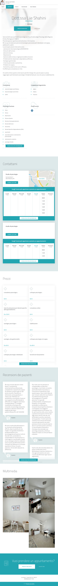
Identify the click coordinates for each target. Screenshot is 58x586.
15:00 (43, 210)
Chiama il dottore (11, 182)
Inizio (3, 6)
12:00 (43, 256)
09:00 (43, 198)
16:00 (43, 213)
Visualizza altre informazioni (14, 146)
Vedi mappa (41, 178)
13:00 (43, 204)
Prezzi (16, 6)
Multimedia (33, 6)
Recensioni (24, 6)
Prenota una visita (22, 28)
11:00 (43, 201)
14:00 (43, 207)
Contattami (37, 28)
